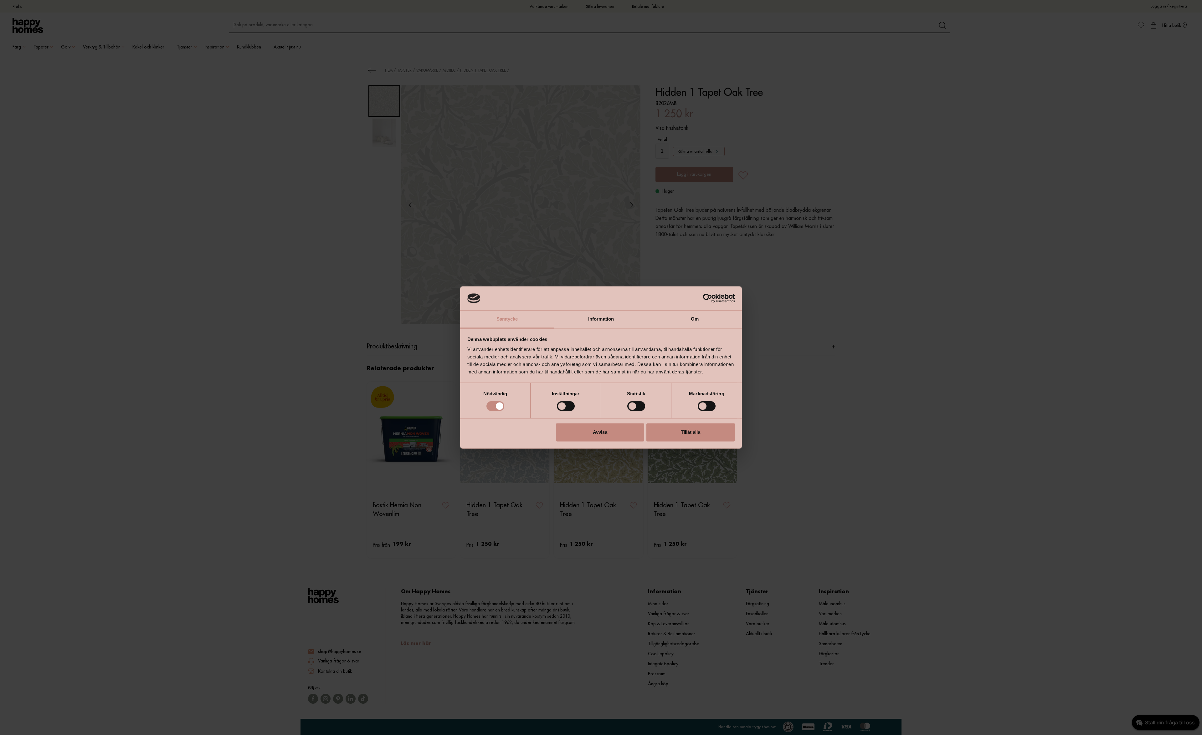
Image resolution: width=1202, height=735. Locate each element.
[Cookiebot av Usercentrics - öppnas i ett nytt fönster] (707, 298)
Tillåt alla (690, 432)
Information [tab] (601, 319)
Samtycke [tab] (507, 319)
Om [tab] (695, 319)
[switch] (566, 406)
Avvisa (600, 432)
